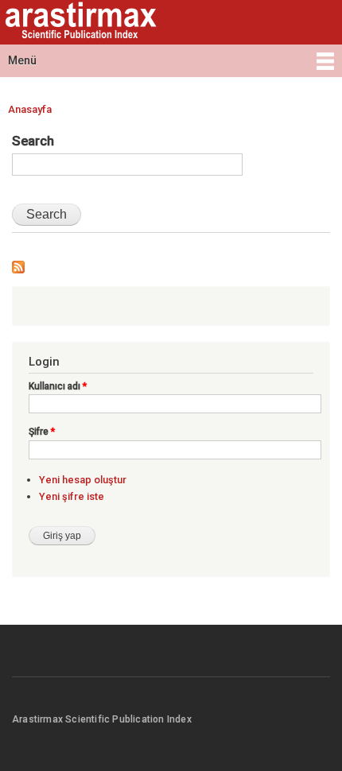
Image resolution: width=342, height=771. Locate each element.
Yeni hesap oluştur (82, 480)
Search (33, 141)
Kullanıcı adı (58, 386)
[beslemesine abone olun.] (18, 263)
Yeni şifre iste (71, 496)
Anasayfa (30, 109)
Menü (22, 60)
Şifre (42, 431)
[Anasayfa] (78, 22)
